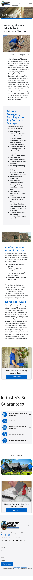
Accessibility (24, 567)
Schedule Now (16, 377)
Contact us (7, 564)
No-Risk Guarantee (15, 421)
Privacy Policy (17, 567)
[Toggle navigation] (30, 3)
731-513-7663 (15, 2)
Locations (3, 560)
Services (3, 554)
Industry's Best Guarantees (15, 401)
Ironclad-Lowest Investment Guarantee (18, 414)
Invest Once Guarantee (16, 434)
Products (3, 551)
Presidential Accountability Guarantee (17, 427)
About (2, 557)
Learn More (16, 510)
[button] (30, 466)
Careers (3, 548)
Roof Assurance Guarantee (17, 440)
